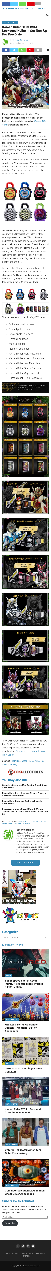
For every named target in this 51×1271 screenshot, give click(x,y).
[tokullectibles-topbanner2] (25, 775)
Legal (31, 1254)
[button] (8, 294)
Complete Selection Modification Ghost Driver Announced (24, 786)
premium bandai (24, 824)
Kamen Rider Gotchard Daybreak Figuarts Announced (22, 802)
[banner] (19, 903)
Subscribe (10, 1223)
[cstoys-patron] (21, 925)
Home (8, 1254)
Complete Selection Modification (32, 822)
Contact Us (41, 1254)
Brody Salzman (20, 40)
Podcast (15, 1254)
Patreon (26, 1256)
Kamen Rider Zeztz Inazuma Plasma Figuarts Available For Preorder (24, 794)
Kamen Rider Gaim (9, 824)
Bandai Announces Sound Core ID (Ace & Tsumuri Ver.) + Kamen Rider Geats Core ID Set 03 (25, 811)
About (24, 1254)
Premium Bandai (19, 761)
